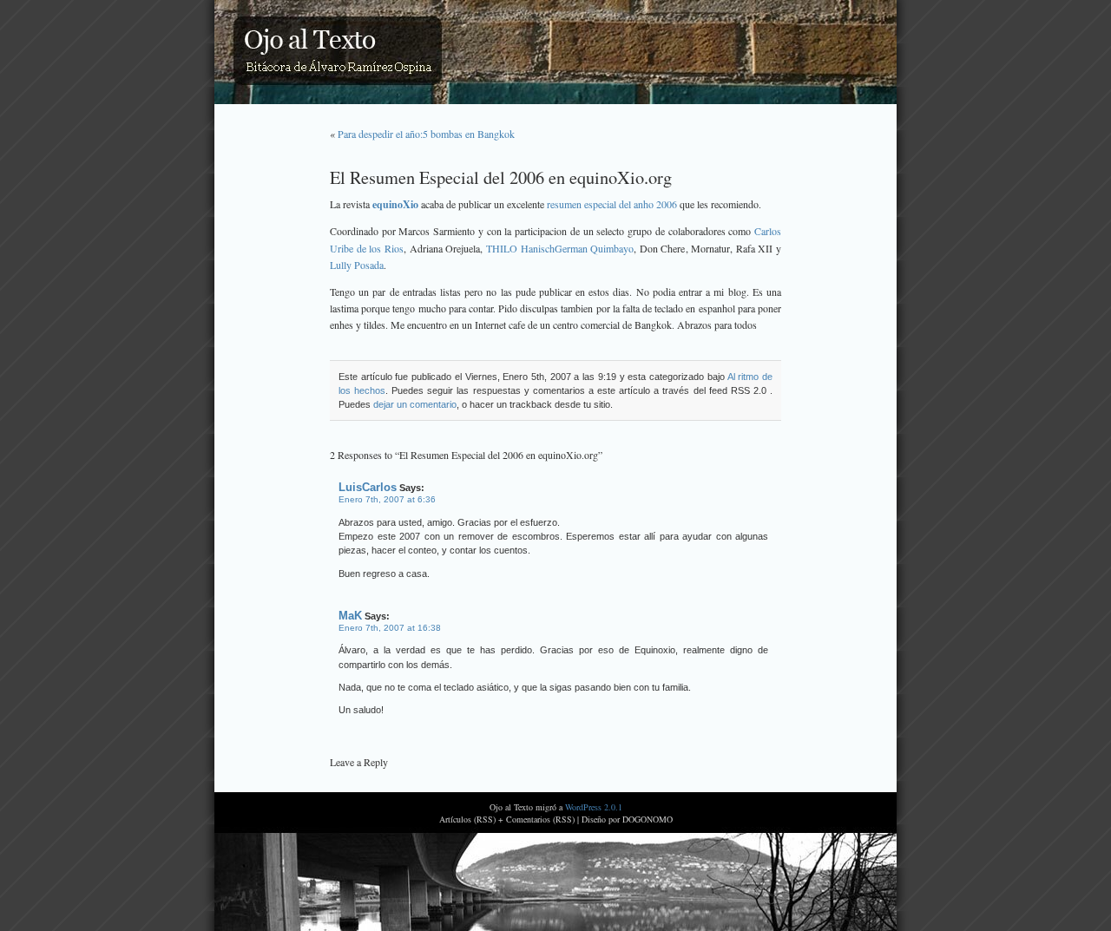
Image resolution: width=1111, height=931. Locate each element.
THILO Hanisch (520, 248)
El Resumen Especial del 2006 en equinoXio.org (501, 177)
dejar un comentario (415, 404)
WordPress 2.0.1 (593, 807)
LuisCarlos (368, 487)
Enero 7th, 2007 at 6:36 (387, 499)
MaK (350, 615)
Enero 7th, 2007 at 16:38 (390, 628)
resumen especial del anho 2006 (612, 204)
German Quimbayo (594, 248)
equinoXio (395, 204)
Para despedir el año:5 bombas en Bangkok (426, 134)
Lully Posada (357, 265)
